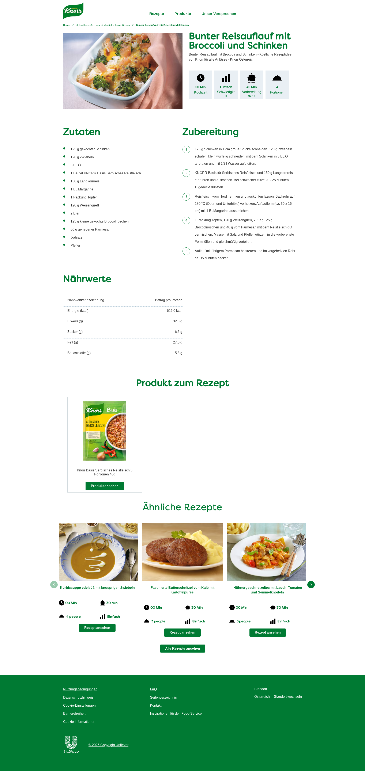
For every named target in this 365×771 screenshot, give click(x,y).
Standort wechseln (288, 696)
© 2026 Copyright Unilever (108, 745)
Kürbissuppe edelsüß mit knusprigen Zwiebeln (97, 587)
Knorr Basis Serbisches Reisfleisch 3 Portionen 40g (104, 472)
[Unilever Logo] (71, 752)
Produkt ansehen (104, 486)
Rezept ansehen (97, 628)
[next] (311, 584)
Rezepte (156, 14)
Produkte (182, 14)
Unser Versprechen (219, 14)
